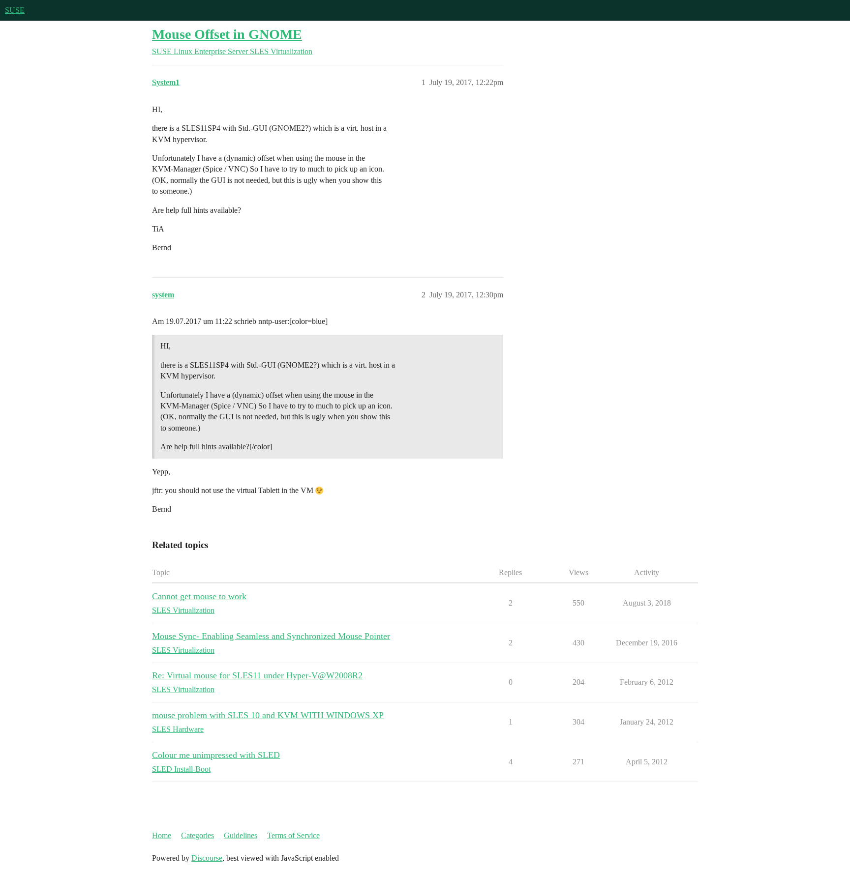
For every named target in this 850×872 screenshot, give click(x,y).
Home (161, 835)
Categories (197, 835)
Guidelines (240, 835)
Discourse (206, 858)
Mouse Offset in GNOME (227, 34)
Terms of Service (293, 835)
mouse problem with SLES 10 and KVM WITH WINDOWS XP (268, 715)
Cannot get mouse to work (199, 596)
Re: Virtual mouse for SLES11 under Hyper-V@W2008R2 (257, 675)
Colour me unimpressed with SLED (216, 755)
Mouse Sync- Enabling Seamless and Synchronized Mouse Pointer (271, 636)
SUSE (15, 10)
